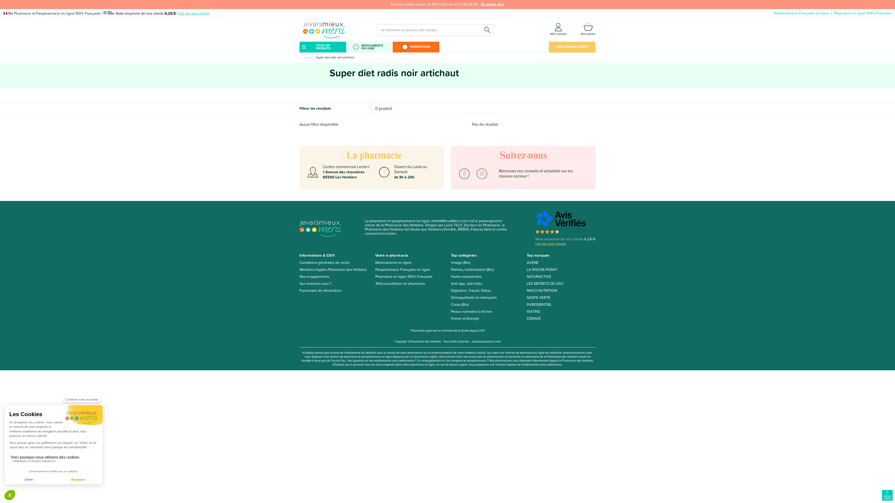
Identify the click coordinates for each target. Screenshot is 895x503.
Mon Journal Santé (572, 47)
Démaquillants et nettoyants (474, 297)
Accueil (308, 57)
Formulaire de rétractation (320, 290)
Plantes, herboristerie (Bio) (472, 269)
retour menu (887, 497)
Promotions (420, 47)
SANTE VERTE (538, 297)
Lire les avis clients (194, 13)
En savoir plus (492, 4)
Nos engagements (314, 276)
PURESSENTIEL (539, 304)
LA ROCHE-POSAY (542, 269)
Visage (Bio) (460, 262)
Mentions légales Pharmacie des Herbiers (333, 269)
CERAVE (534, 318)
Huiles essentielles (466, 276)
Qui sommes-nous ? (315, 283)
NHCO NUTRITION (542, 290)
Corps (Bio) (460, 304)
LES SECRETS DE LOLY (545, 283)
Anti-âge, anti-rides (466, 283)
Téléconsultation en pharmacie (400, 283)
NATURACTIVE (539, 276)
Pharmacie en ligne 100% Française (863, 13)
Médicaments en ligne (372, 47)
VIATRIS (533, 311)
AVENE (532, 262)
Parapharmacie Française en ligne (801, 13)
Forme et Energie (465, 318)
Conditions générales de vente (324, 262)
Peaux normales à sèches (471, 311)
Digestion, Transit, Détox (471, 290)
